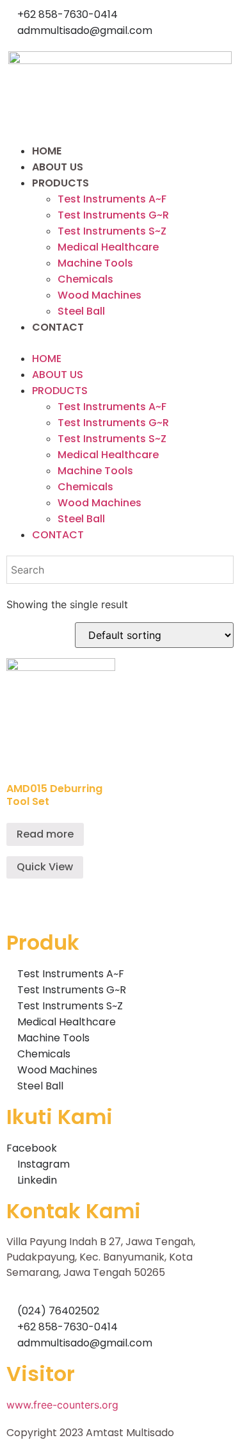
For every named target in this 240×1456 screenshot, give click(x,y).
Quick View (45, 866)
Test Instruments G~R (113, 215)
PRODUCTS (60, 183)
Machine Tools (95, 263)
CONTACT (58, 327)
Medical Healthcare (108, 247)
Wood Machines (99, 295)
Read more (45, 834)
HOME (46, 151)
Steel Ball (81, 311)
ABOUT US (57, 167)
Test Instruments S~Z (112, 231)
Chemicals (85, 279)
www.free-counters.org (62, 1404)
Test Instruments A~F (112, 199)
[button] (120, 343)
